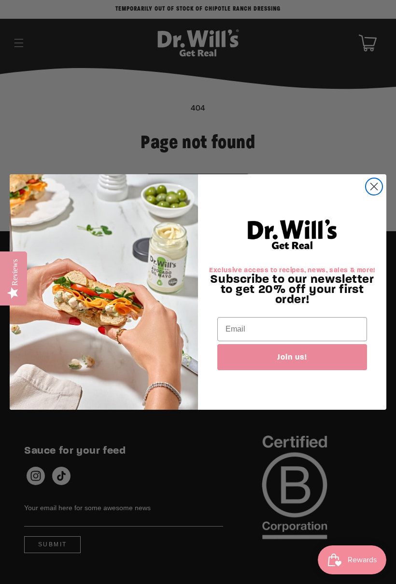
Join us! (292, 357)
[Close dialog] (374, 186)
